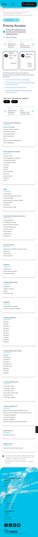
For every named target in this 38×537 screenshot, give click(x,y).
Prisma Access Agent (9, 273)
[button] (37, 429)
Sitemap (6, 492)
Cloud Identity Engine (9, 131)
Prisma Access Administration (22, 12)
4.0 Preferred (30, 461)
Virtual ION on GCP (8, 390)
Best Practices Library (9, 435)
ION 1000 (6, 322)
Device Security (7, 231)
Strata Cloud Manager (9, 127)
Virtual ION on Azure (8, 388)
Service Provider (7, 176)
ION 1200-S (6, 326)
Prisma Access (10, 12)
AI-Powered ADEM (8, 198)
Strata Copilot (29, 4)
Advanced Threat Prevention (11, 224)
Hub (4, 138)
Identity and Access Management (12, 140)
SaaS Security (7, 236)
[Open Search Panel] (12, 4)
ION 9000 (6, 339)
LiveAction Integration (9, 417)
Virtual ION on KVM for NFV (10, 393)
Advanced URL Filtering (9, 222)
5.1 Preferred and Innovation (19, 458)
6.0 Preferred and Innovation (12, 461)
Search (6, 484)
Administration (30, 455)
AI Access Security (8, 229)
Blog (5, 486)
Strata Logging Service (9, 134)
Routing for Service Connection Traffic (16, 87)
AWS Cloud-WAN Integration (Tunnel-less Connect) (17, 412)
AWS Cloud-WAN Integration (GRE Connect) (15, 410)
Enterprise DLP (7, 233)
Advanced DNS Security (9, 227)
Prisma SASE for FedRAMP (10, 306)
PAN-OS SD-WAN (8, 171)
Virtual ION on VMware (9, 397)
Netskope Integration (9, 419)
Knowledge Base (8, 507)
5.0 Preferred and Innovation (19, 455)
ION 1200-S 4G (7, 364)
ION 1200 (5, 324)
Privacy (6, 515)
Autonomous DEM (8, 293)
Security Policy (7, 253)
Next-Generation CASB (9, 207)
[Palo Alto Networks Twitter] (14, 526)
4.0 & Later (8, 463)
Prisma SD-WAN (7, 202)
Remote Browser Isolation (10, 271)
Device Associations (8, 136)
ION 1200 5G (6, 359)
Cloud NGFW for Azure (9, 162)
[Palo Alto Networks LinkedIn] (10, 526)
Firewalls (5, 167)
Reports (5, 291)
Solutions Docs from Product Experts (13, 448)
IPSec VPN (6, 251)
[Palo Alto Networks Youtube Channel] (18, 526)
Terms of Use (7, 519)
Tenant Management (8, 142)
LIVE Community (8, 505)
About (6, 499)
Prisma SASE (8, 457)
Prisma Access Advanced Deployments (13, 13)
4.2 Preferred (8, 458)
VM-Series (6, 178)
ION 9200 (6, 342)
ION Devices (6, 204)
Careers (6, 501)
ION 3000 (6, 331)
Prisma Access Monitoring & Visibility (13, 200)
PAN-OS (5, 169)
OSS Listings (7, 490)
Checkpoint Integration (9, 415)
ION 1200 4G (6, 357)
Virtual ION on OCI (8, 395)
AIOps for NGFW (7, 156)
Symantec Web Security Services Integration (15, 421)
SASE (32, 457)
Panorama (6, 173)
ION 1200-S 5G (7, 366)
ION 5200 (6, 335)
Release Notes (8, 482)
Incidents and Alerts (8, 289)
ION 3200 (6, 333)
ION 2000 (6, 328)
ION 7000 (6, 337)
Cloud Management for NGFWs (11, 158)
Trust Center (7, 517)
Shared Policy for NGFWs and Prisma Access (15, 249)
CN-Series (6, 165)
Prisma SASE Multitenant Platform (12, 196)
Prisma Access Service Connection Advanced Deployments (18, 15)
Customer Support (9, 503)
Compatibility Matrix (9, 488)
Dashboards (6, 286)
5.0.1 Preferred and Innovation (12, 460)
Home (4, 12)
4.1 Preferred (8, 455)
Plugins (5, 180)
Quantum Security (8, 255)
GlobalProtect (7, 269)
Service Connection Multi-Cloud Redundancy (17, 79)
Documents (7, 521)
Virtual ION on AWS (8, 386)
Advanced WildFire (8, 220)
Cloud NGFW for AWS (9, 160)
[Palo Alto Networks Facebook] (6, 526)
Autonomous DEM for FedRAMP (11, 308)
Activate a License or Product (11, 129)
